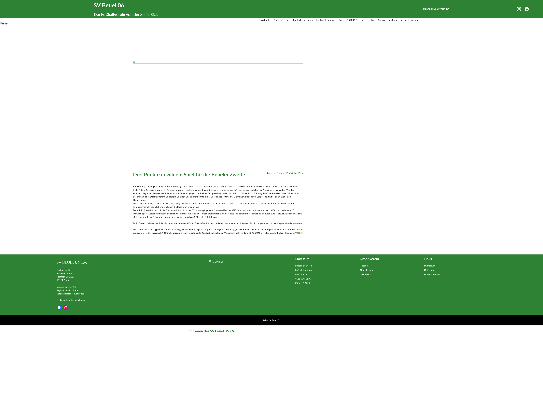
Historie (364, 266)
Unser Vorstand (432, 274)
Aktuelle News (367, 270)
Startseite (302, 259)
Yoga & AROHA (303, 279)
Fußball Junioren (303, 270)
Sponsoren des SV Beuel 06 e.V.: (211, 331)
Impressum (429, 266)
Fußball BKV (301, 274)
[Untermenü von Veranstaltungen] (419, 20)
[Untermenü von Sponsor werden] (396, 20)
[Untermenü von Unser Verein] (289, 20)
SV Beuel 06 (109, 5)
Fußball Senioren (303, 266)
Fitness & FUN (302, 283)
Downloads (365, 274)
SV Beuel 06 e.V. (72, 263)
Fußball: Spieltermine (436, 9)
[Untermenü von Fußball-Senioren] (312, 20)
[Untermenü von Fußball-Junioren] (335, 20)
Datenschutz (430, 270)
